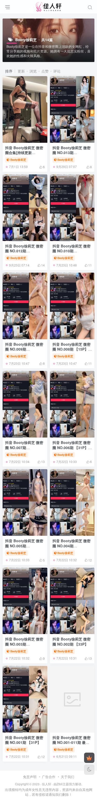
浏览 (33, 71)
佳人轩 (46, 784)
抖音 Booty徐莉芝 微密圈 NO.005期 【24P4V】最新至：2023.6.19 (24, 548)
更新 (21, 71)
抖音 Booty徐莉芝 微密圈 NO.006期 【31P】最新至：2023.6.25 (72, 447)
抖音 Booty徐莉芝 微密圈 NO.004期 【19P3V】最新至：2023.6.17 (72, 548)
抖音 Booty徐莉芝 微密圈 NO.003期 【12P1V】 (24, 644)
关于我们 (67, 776)
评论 (57, 71)
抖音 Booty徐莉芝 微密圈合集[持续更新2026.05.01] (24, 152)
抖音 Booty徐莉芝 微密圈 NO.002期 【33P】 (72, 641)
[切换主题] (89, 769)
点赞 (45, 71)
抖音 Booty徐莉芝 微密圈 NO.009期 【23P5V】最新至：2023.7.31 (24, 352)
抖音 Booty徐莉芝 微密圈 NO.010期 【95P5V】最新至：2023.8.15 (72, 253)
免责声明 (29, 776)
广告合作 (48, 776)
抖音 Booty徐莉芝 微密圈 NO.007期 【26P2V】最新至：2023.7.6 (24, 450)
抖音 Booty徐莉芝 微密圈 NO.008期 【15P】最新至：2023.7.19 (72, 349)
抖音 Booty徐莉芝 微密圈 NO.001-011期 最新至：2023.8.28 (72, 742)
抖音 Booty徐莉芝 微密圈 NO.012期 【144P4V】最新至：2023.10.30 (24, 253)
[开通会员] (89, 758)
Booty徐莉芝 (18, 159)
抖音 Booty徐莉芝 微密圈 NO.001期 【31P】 (24, 740)
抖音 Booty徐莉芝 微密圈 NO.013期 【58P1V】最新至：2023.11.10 (72, 155)
